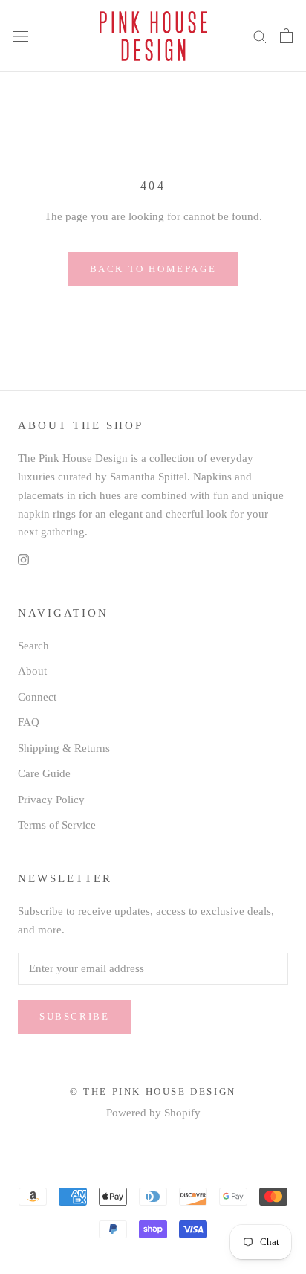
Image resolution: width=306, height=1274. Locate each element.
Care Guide (44, 773)
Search (33, 646)
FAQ (28, 722)
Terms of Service (57, 825)
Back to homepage (153, 268)
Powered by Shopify (153, 1113)
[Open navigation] (20, 36)
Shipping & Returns (64, 748)
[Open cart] (286, 35)
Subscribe (74, 1016)
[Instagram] (23, 559)
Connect (37, 697)
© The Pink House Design (153, 1091)
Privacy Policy (51, 799)
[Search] (260, 36)
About (32, 671)
